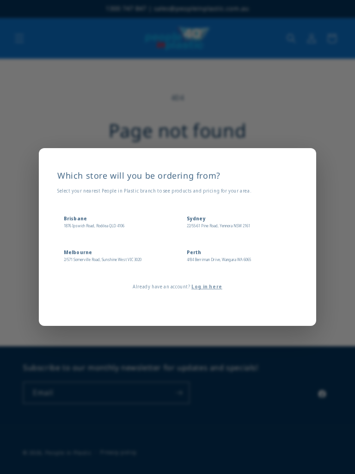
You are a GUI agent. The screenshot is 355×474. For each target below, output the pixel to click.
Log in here (206, 286)
